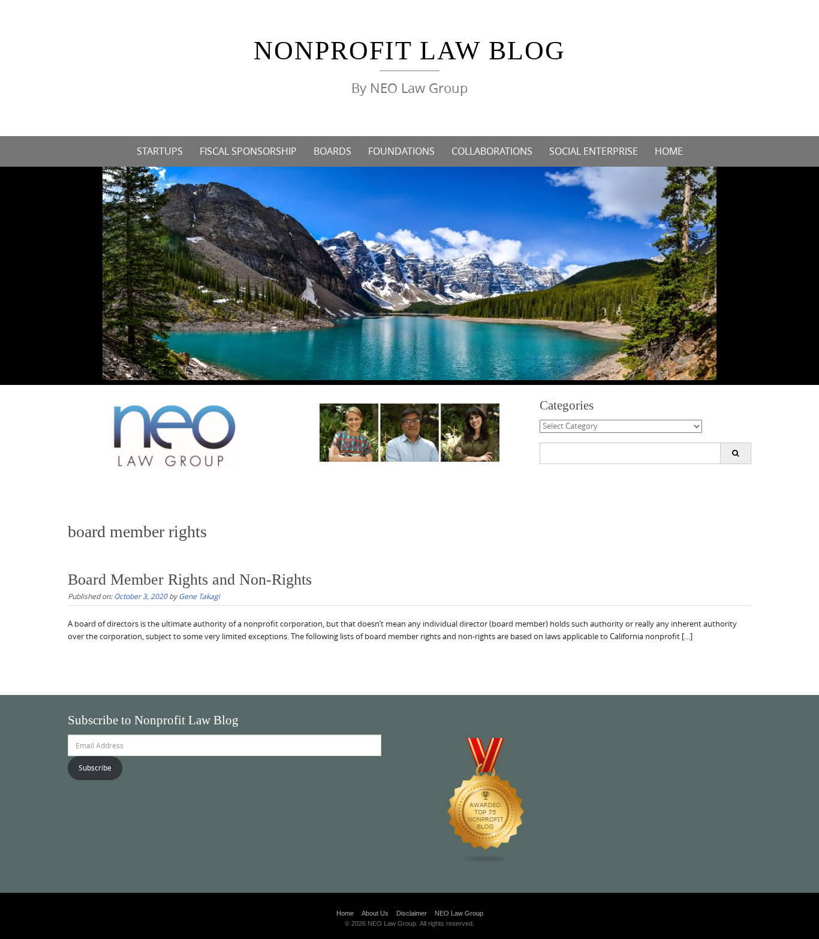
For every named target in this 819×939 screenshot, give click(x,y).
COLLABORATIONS (491, 151)
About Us (375, 913)
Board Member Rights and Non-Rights (190, 579)
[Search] (735, 453)
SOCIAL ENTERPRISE (593, 151)
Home (345, 913)
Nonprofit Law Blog (409, 50)
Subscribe (95, 767)
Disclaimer (411, 913)
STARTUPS (160, 151)
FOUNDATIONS (401, 151)
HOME (669, 151)
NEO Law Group (459, 913)
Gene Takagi (199, 596)
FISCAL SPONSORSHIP (248, 151)
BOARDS (332, 151)
